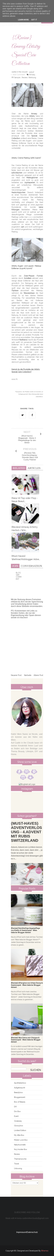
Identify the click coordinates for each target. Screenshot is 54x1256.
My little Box (19, 1135)
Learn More (23, 20)
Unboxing (18, 1168)
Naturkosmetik (20, 1145)
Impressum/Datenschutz (27, 1232)
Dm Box (17, 1111)
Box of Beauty (19, 1102)
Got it (34, 20)
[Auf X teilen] (22, 415)
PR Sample (16, 77)
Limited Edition (20, 1130)
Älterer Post (38, 675)
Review (17, 1154)
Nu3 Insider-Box (20, 1149)
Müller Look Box (21, 1140)
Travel (16, 1164)
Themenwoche (20, 1159)
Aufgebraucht (19, 1088)
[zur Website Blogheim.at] (27, 784)
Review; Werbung (29, 77)
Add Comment (19, 75)
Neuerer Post (16, 675)
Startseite (27, 675)
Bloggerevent (19, 1097)
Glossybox (18, 1126)
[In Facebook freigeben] (32, 415)
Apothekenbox (20, 1083)
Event (16, 1116)
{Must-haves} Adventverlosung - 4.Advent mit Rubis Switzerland (26, 832)
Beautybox (18, 1092)
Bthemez (44, 1251)
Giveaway (18, 1121)
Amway (32, 75)
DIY (15, 1107)
